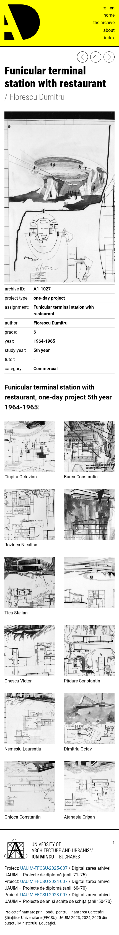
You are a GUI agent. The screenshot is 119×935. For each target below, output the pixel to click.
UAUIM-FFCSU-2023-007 (44, 894)
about (109, 30)
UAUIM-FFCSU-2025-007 (44, 868)
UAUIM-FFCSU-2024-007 (44, 881)
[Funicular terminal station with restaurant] (109, 57)
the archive (104, 22)
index (109, 37)
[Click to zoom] (59, 281)
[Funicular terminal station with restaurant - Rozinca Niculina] (82, 57)
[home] (95, 57)
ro (104, 8)
